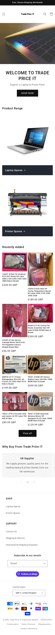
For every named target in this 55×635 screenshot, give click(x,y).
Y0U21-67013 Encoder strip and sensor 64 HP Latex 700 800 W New (14, 416)
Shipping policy (44, 624)
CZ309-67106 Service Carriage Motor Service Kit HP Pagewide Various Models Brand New (13, 343)
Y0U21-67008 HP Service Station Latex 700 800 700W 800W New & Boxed (40, 379)
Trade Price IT (16, 620)
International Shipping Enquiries (22, 545)
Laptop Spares (14, 170)
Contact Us (11, 531)
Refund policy (46, 620)
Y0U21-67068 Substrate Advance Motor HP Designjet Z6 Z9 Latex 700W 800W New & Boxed (40, 417)
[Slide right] (34, 482)
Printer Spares (13, 231)
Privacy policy (12, 624)
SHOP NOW (27, 93)
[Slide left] (21, 482)
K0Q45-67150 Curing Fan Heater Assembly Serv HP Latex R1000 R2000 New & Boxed (39, 329)
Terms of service (28, 624)
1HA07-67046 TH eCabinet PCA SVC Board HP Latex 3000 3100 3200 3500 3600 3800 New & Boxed (14, 277)
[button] (3, 14)
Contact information (29, 629)
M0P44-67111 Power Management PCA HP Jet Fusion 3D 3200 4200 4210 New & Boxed (14, 380)
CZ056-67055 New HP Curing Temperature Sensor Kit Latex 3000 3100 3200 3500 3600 (39, 292)
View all (27, 433)
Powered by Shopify (30, 620)
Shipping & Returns (15, 538)
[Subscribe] (44, 563)
